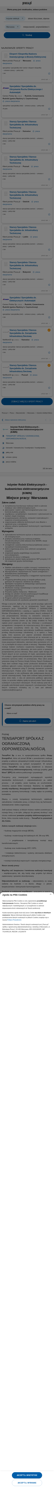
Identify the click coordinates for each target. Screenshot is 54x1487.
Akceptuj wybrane (27, 1483)
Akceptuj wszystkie (27, 1475)
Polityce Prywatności (14, 920)
